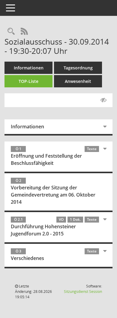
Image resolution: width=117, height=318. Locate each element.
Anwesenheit (78, 81)
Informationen (29, 68)
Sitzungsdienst (83, 291)
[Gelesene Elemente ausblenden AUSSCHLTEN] (103, 100)
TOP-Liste (28, 81)
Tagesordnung (78, 68)
